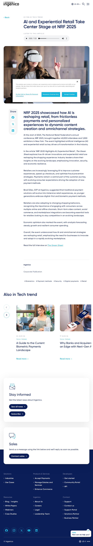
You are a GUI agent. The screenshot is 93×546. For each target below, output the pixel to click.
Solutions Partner (71, 514)
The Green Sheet (55, 245)
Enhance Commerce (43, 489)
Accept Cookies (69, 94)
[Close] (77, 81)
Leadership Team (42, 514)
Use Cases (9, 482)
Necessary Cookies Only (51, 94)
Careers (38, 506)
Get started (69, 478)
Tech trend (38, 17)
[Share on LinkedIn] (13, 130)
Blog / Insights (11, 501)
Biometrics (30, 281)
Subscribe (16, 414)
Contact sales (18, 456)
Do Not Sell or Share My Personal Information (27, 95)
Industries (9, 478)
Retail (84, 281)
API (65, 486)
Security (58, 281)
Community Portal (72, 482)
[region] (46, 90)
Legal (37, 510)
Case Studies (11, 514)
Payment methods (45, 281)
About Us (39, 501)
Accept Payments (42, 478)
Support (67, 501)
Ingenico (27, 265)
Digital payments (72, 281)
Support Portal (70, 510)
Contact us (69, 506)
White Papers (11, 506)
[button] (75, 4)
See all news (17, 406)
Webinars (9, 510)
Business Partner (71, 518)
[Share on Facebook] (13, 117)
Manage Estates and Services (44, 483)
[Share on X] (13, 124)
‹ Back (6, 17)
